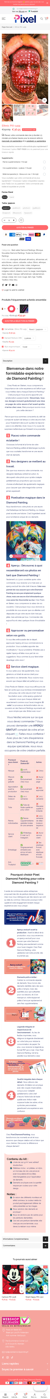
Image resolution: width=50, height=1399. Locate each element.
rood (19, 277)
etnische (5, 265)
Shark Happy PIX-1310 (34, 1297)
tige (33, 277)
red (15, 277)
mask (4, 274)
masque (16, 274)
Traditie (39, 277)
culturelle (22, 262)
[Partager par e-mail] (13, 285)
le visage (31, 271)
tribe (11, 280)
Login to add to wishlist (14, 290)
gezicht (16, 265)
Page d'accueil (7, 27)
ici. (16, 733)
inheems (19, 271)
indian (22, 265)
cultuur (29, 262)
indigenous (35, 265)
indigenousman (19, 268)
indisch (12, 271)
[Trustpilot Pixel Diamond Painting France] (27, 863)
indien (27, 265)
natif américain (26, 274)
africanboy (31, 259)
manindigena (41, 271)
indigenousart (7, 268)
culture (15, 262)
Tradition (5, 280)
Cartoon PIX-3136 (9, 1297)
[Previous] (3, 69)
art (46, 259)
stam (30, 277)
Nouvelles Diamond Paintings (13, 253)
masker (9, 274)
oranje (10, 277)
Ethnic (35, 262)
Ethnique (39, 250)
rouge (24, 277)
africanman (40, 259)
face (10, 265)
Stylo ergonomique (12, 347)
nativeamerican (38, 274)
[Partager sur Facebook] (3, 285)
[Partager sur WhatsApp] (16, 285)
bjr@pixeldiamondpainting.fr (28, 9)
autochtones (7, 262)
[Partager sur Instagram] (7, 1357)
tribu (15, 280)
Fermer (47, 3)
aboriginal (14, 259)
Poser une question (10, 245)
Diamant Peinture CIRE (13, 338)
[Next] (46, 69)
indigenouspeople (33, 268)
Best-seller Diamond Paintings (23, 250)
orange (4, 277)
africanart (22, 259)
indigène (5, 271)
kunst (25, 271)
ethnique (42, 262)
